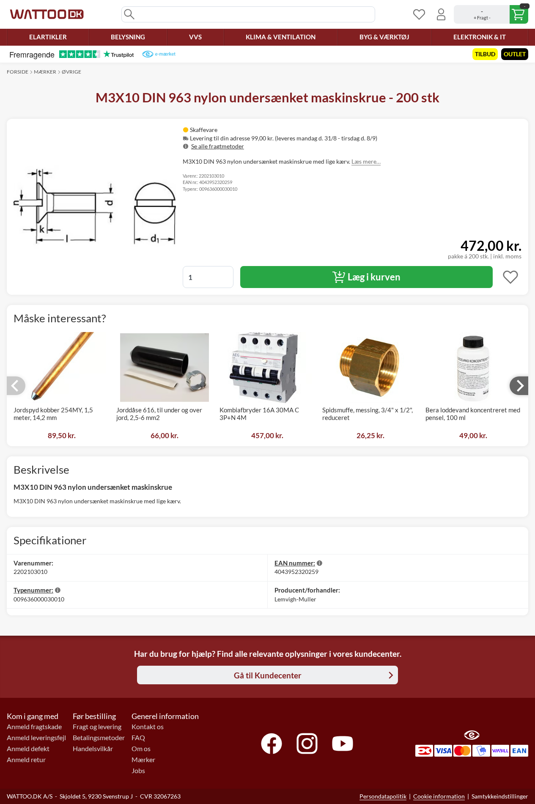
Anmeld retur (26, 759)
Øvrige (71, 72)
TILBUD (485, 54)
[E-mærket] (159, 54)
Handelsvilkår (93, 748)
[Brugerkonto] (441, 14)
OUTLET (515, 54)
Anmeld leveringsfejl (36, 737)
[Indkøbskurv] (491, 14)
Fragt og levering (97, 726)
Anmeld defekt (28, 748)
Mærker (45, 72)
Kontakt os (148, 726)
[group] (283, 138)
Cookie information (439, 796)
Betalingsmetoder (99, 737)
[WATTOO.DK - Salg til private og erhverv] (47, 14)
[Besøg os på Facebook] (271, 743)
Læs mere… (366, 161)
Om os (141, 748)
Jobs (138, 770)
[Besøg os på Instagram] (307, 743)
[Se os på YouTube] (342, 743)
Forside (17, 72)
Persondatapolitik (382, 796)
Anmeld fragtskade (34, 726)
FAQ (138, 737)
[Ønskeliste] (419, 14)
